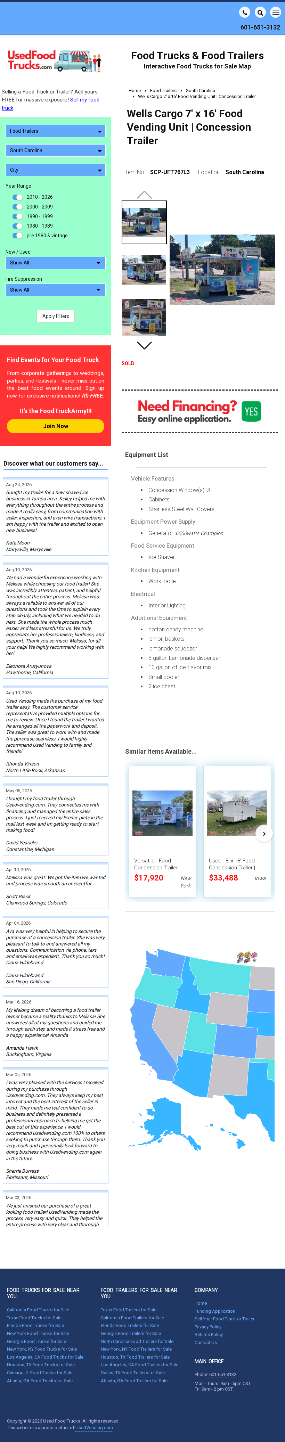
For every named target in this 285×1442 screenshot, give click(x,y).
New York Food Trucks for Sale (38, 1333)
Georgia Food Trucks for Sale (36, 1341)
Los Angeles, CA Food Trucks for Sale (45, 1357)
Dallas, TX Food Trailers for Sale (133, 1372)
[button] (144, 345)
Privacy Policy (208, 1326)
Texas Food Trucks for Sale (34, 1317)
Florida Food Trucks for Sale (35, 1325)
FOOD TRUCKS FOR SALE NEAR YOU (43, 1293)
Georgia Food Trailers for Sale (131, 1333)
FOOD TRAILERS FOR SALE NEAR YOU (139, 1293)
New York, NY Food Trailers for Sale (136, 1349)
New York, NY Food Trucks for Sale (42, 1349)
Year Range (18, 186)
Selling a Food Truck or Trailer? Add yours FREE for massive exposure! (50, 100)
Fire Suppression (24, 279)
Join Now (55, 426)
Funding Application (215, 1311)
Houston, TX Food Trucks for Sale (41, 1364)
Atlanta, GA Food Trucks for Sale (40, 1380)
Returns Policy (209, 1334)
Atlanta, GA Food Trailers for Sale (134, 1380)
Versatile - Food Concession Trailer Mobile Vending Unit (157, 868)
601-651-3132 (222, 1374)
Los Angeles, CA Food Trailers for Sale (139, 1364)
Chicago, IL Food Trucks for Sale (39, 1372)
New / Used (18, 252)
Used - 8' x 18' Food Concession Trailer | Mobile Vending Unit (232, 868)
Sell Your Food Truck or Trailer (224, 1318)
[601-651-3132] (244, 12)
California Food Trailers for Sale (132, 1317)
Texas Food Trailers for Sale (128, 1309)
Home (201, 1303)
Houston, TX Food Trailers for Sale (135, 1357)
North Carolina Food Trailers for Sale (137, 1341)
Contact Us (206, 1342)
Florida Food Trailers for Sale (130, 1325)
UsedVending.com (94, 1427)
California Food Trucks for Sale (38, 1309)
